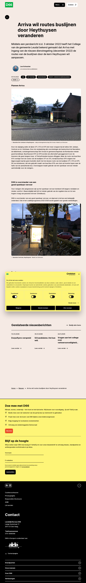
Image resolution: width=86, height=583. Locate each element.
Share (14, 79)
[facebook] (7, 485)
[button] (60, 5)
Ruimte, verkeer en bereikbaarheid (59, 77)
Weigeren (18, 308)
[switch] (33, 296)
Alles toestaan (67, 308)
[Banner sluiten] (79, 274)
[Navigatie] (78, 485)
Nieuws (21, 388)
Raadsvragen (42, 77)
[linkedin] (10, 485)
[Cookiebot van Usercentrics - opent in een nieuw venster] (68, 274)
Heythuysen (31, 77)
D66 (23, 77)
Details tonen (72, 303)
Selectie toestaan (43, 308)
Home (13, 388)
